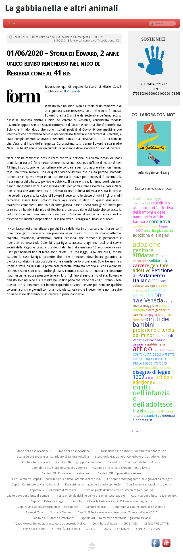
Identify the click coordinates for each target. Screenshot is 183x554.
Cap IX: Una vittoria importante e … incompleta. (48, 506)
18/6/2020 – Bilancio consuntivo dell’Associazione (83, 40)
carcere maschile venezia (152, 368)
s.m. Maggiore (163, 350)
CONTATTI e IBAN (148, 529)
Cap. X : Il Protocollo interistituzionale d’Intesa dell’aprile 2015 (117, 512)
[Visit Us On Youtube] (166, 542)
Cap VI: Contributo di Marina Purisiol (35, 484)
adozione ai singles (151, 235)
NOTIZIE (92, 529)
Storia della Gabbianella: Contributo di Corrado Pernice (130, 456)
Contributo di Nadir (104, 523)
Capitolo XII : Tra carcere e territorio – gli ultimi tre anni (115, 518)
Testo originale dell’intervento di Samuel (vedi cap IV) (91, 495)
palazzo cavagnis (145, 285)
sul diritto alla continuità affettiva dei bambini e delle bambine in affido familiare (153, 212)
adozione (146, 244)
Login (12, 23)
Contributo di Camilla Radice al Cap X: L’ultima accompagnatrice (111, 501)
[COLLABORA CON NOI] (154, 143)
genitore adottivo (150, 268)
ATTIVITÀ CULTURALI (66, 529)
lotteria (138, 415)
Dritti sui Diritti (145, 240)
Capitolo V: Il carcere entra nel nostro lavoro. (122, 467)
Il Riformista (72, 91)
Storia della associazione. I (34, 451)
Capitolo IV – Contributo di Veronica (53, 490)
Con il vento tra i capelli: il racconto (149, 484)
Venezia (153, 300)
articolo (150, 377)
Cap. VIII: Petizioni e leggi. (48, 501)
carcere (141, 265)
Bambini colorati (95, 506)
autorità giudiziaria (158, 231)
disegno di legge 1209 (151, 374)
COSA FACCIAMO (34, 529)
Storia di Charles (60, 512)
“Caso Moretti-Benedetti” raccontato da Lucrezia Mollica (50, 523)
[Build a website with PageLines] (91, 546)
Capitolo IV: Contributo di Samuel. (28, 495)
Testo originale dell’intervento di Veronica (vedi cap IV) (118, 490)
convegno (150, 315)
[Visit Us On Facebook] (155, 542)
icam (162, 281)
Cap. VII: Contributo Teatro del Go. (154, 495)
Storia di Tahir (35, 512)
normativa (159, 221)
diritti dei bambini (151, 322)
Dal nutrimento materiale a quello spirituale (93, 484)
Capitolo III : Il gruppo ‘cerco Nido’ (78, 462)
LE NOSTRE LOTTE (156, 523)
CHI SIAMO (130, 523)
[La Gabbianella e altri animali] (91, 9)
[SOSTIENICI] (154, 61)
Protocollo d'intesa (158, 411)
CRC (155, 281)
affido (142, 349)
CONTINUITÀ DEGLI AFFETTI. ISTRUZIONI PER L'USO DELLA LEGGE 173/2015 (154, 359)
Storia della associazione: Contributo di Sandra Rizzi (133, 451)
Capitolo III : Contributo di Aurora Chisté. (134, 462)
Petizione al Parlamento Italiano (153, 275)
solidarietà (158, 260)
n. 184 (157, 383)
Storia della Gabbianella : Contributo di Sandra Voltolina (53, 456)
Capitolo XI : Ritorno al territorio (52, 518)
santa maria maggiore (153, 303)
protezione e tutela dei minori (153, 332)
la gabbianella (154, 344)
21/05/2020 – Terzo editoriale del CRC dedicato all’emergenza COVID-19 (58, 37)
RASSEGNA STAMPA (117, 529)
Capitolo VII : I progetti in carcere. (120, 473)
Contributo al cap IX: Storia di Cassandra (139, 506)
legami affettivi (149, 293)
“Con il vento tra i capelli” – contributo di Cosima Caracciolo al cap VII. (56, 479)
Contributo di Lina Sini (36, 462)
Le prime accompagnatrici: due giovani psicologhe (139, 479)
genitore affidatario (146, 253)
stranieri (150, 416)
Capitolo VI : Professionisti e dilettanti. (66, 473)
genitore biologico (145, 226)
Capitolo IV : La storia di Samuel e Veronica (59, 467)
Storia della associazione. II (76, 451)
